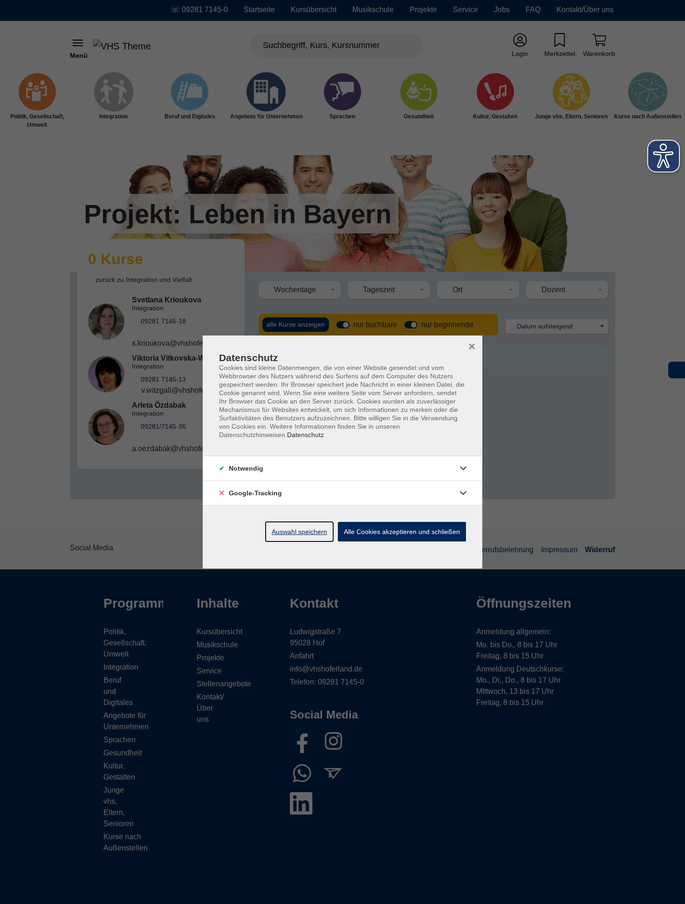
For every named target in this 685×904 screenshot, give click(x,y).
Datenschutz (305, 434)
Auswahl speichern (299, 531)
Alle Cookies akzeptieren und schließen (402, 531)
